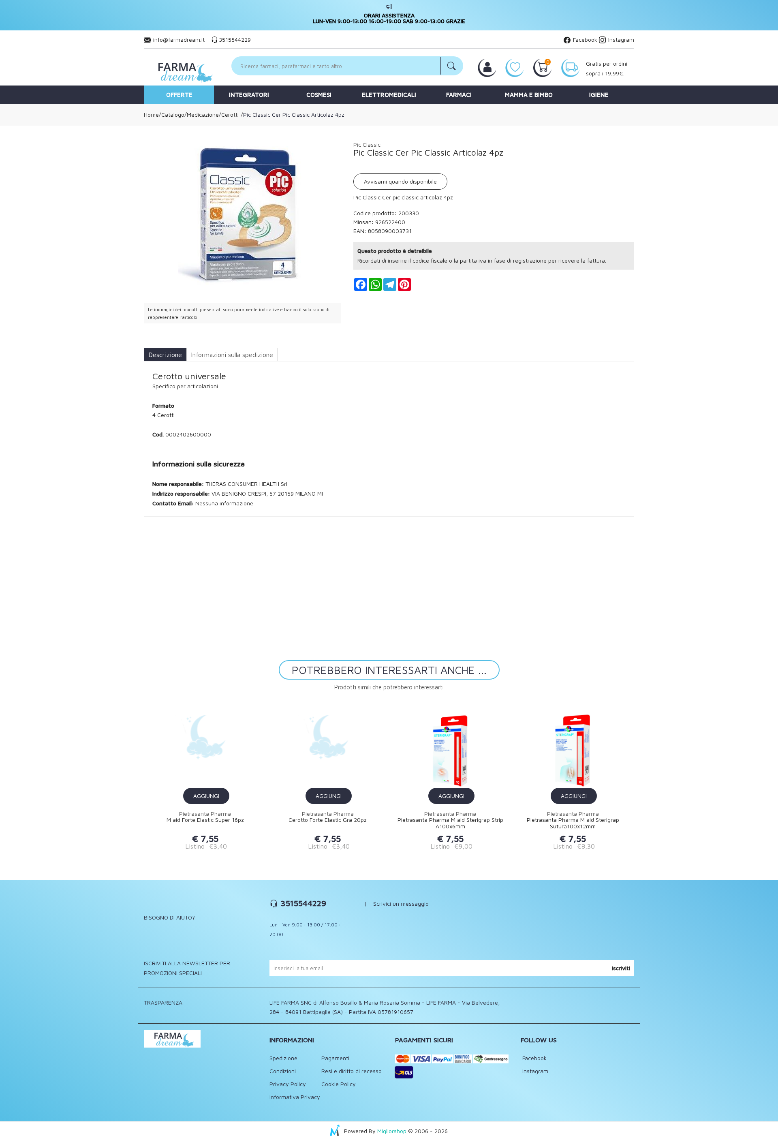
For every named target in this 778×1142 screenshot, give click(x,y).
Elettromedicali (389, 94)
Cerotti (230, 114)
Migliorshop (391, 1130)
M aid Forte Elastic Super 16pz (205, 820)
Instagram (620, 39)
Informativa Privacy (294, 1096)
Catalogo (172, 114)
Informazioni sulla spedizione (232, 354)
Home (151, 114)
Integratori (249, 94)
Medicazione (203, 114)
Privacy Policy (287, 1083)
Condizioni (282, 1070)
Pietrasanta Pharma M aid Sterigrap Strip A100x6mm (450, 823)
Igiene (599, 94)
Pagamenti (335, 1057)
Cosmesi (318, 94)
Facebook (584, 39)
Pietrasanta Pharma (205, 813)
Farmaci (459, 94)
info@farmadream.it (179, 39)
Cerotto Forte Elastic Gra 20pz (328, 820)
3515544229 (235, 39)
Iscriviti (621, 967)
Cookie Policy (338, 1083)
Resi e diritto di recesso (351, 1070)
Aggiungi (206, 795)
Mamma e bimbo (529, 94)
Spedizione (283, 1057)
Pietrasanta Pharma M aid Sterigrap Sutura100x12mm (573, 823)
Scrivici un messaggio (401, 903)
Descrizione (165, 354)
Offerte (179, 94)
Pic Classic (366, 144)
